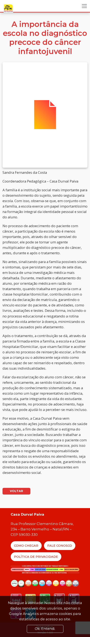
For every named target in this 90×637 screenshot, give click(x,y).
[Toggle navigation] (84, 6)
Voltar (16, 491)
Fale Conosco (59, 546)
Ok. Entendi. (45, 629)
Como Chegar (26, 546)
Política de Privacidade (36, 557)
